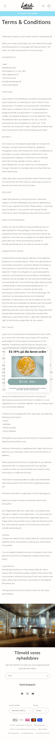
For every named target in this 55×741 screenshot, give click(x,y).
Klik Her (27, 382)
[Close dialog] (47, 351)
